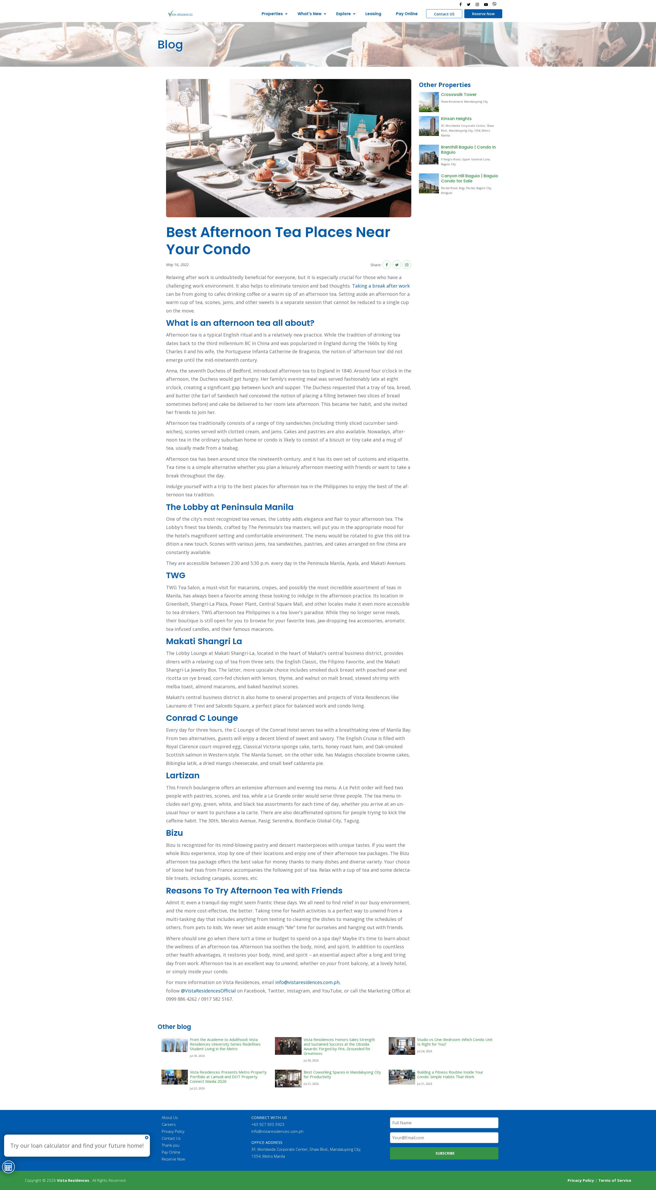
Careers (169, 1124)
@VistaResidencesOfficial (208, 991)
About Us (170, 1117)
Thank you (170, 1145)
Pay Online (407, 13)
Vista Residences (73, 1180)
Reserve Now (483, 13)
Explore (343, 13)
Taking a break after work (381, 286)
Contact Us (171, 1138)
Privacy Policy (173, 1131)
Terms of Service (614, 1180)
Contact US (444, 14)
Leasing (373, 13)
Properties (272, 13)
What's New (310, 13)
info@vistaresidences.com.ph (307, 982)
